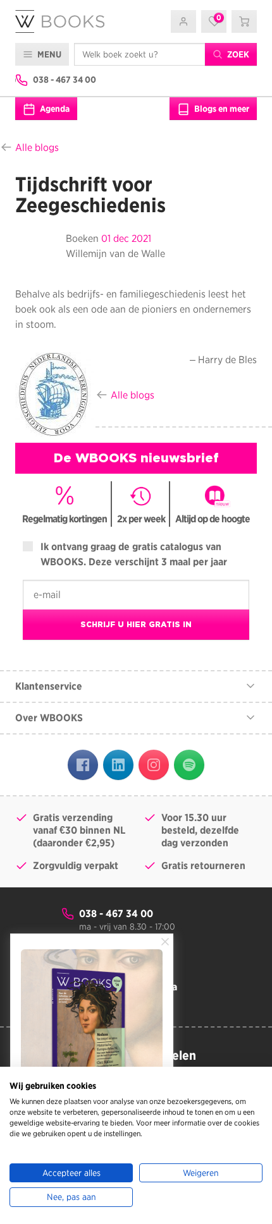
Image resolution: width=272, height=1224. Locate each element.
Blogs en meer (220, 109)
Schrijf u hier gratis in (136, 624)
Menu (48, 54)
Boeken (82, 238)
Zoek (237, 54)
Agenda (54, 109)
